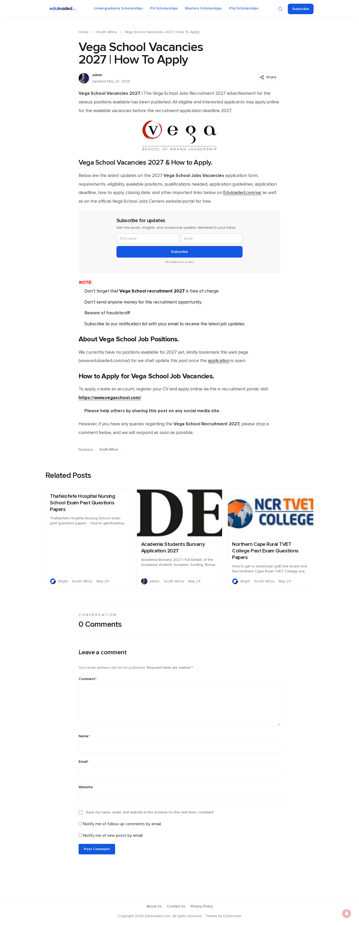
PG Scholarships (164, 8)
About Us (154, 906)
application (219, 360)
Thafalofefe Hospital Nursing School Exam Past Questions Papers (82, 503)
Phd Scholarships (243, 8)
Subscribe (300, 9)
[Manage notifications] (346, 913)
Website (86, 787)
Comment (88, 679)
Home (84, 32)
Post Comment (97, 849)
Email (84, 762)
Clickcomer (232, 916)
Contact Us (176, 906)
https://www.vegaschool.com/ (110, 397)
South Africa (106, 32)
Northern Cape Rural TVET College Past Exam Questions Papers (265, 551)
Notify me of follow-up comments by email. (122, 824)
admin (97, 75)
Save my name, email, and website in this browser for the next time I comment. (150, 812)
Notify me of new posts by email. (113, 835)
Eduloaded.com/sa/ (242, 192)
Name (84, 736)
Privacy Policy (202, 906)
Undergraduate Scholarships (118, 8)
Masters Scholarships (203, 8)
